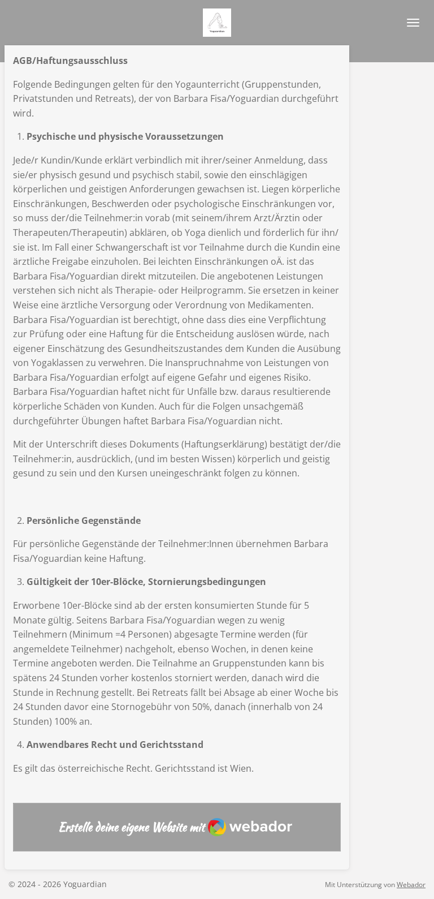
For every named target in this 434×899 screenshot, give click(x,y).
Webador (411, 884)
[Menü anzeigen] (413, 22)
